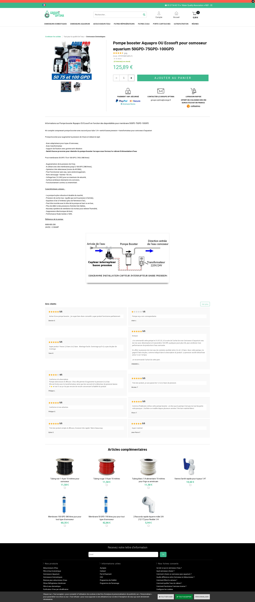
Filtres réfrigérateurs (124, 24)
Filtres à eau (144, 24)
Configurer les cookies (164, 589)
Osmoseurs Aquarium (80, 24)
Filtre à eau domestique (52, 586)
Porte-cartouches (161, 24)
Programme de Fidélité (108, 580)
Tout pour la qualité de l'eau (74, 37)
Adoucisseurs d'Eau (50, 568)
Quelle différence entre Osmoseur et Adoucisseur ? (175, 577)
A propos (103, 568)
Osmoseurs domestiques (55, 24)
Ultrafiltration (181, 24)
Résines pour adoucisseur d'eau (55, 580)
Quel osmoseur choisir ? (165, 571)
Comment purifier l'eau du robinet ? (169, 583)
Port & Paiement (106, 574)
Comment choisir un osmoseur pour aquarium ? (174, 574)
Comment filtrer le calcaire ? (166, 580)
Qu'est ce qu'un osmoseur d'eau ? (169, 568)
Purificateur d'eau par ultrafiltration (55, 589)
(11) (125, 53)
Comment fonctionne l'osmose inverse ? (171, 586)
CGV (101, 577)
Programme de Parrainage (109, 583)
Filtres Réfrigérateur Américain (54, 583)
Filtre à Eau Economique (52, 571)
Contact (103, 571)
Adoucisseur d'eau (101, 24)
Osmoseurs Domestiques (95, 37)
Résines (195, 24)
